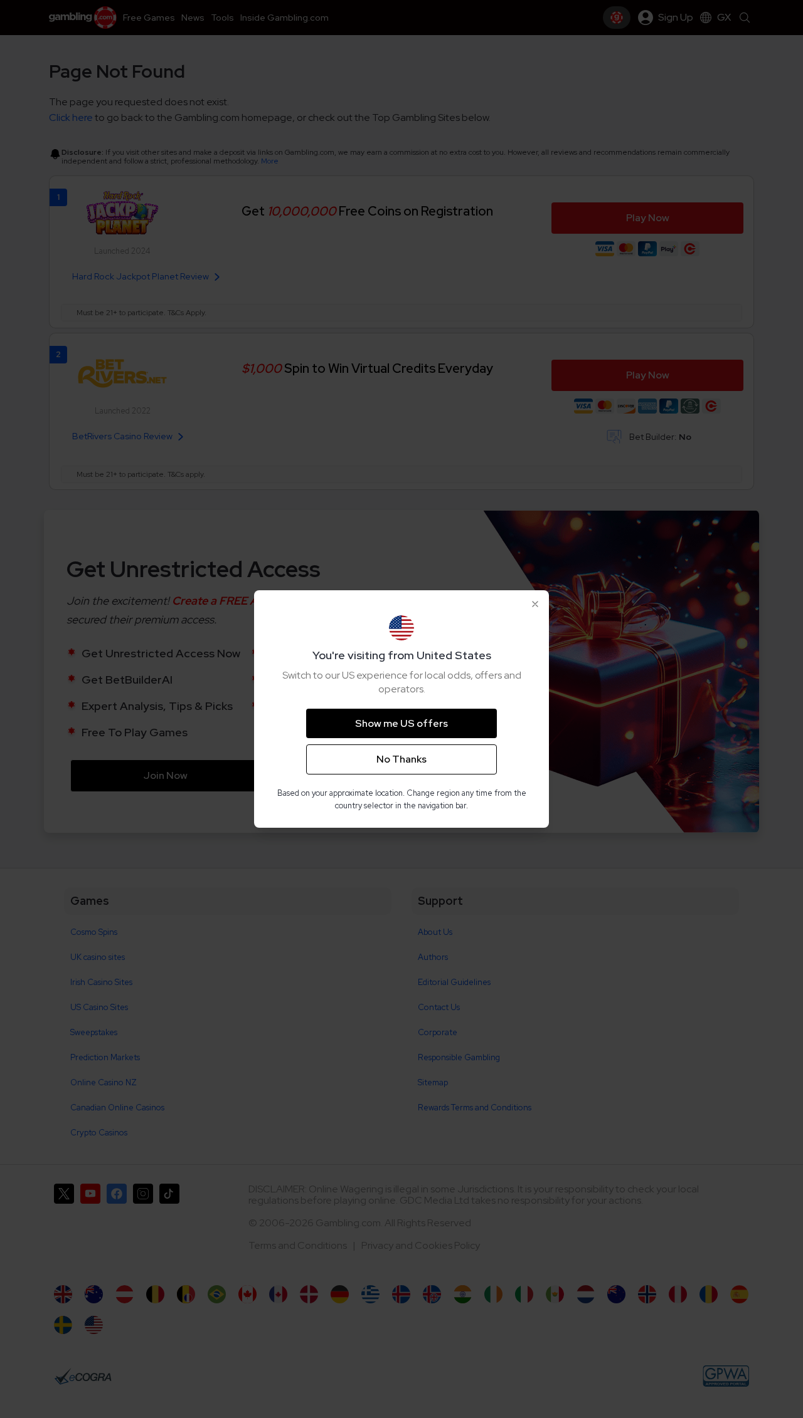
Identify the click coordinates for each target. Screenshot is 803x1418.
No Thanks (401, 759)
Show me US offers (401, 723)
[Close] (535, 604)
